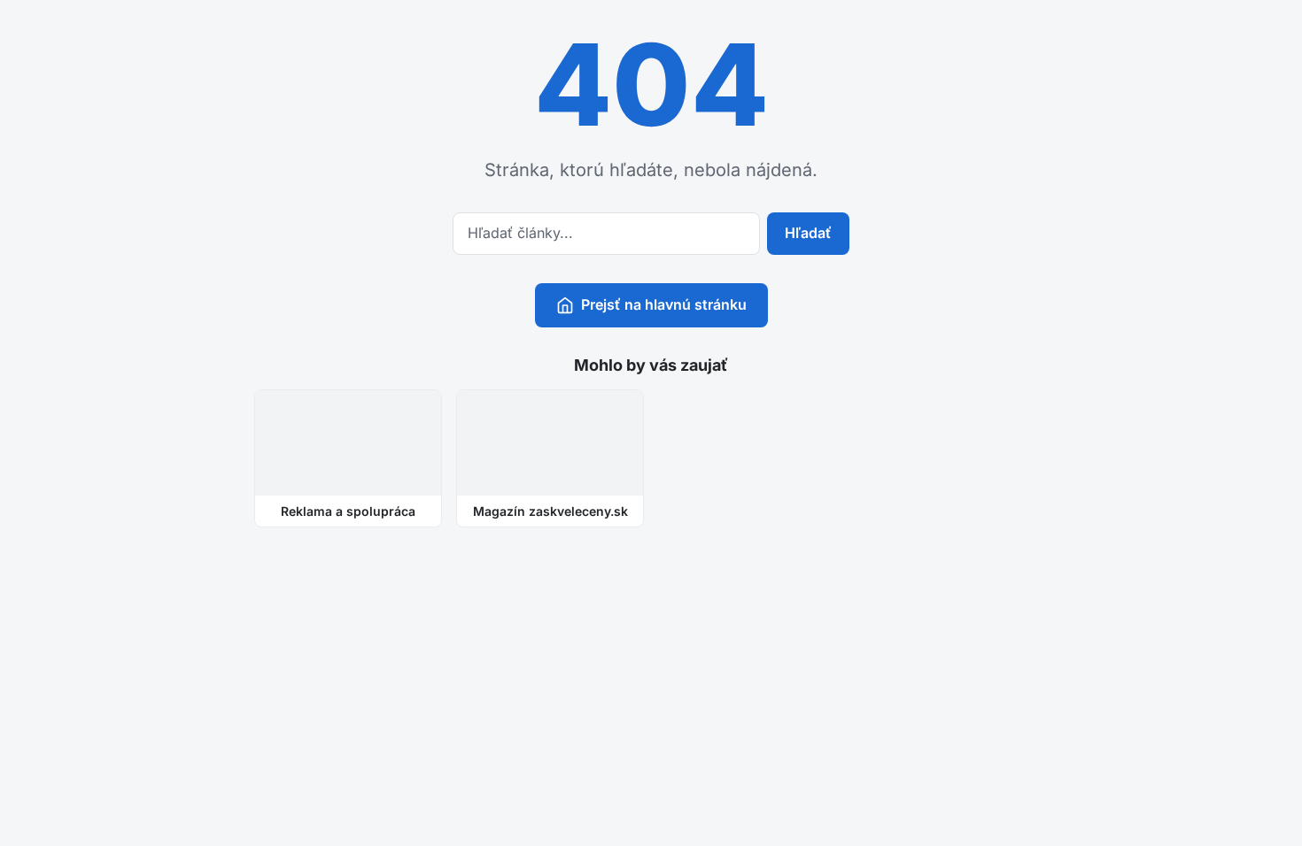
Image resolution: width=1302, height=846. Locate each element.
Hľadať (808, 233)
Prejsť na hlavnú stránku (664, 304)
